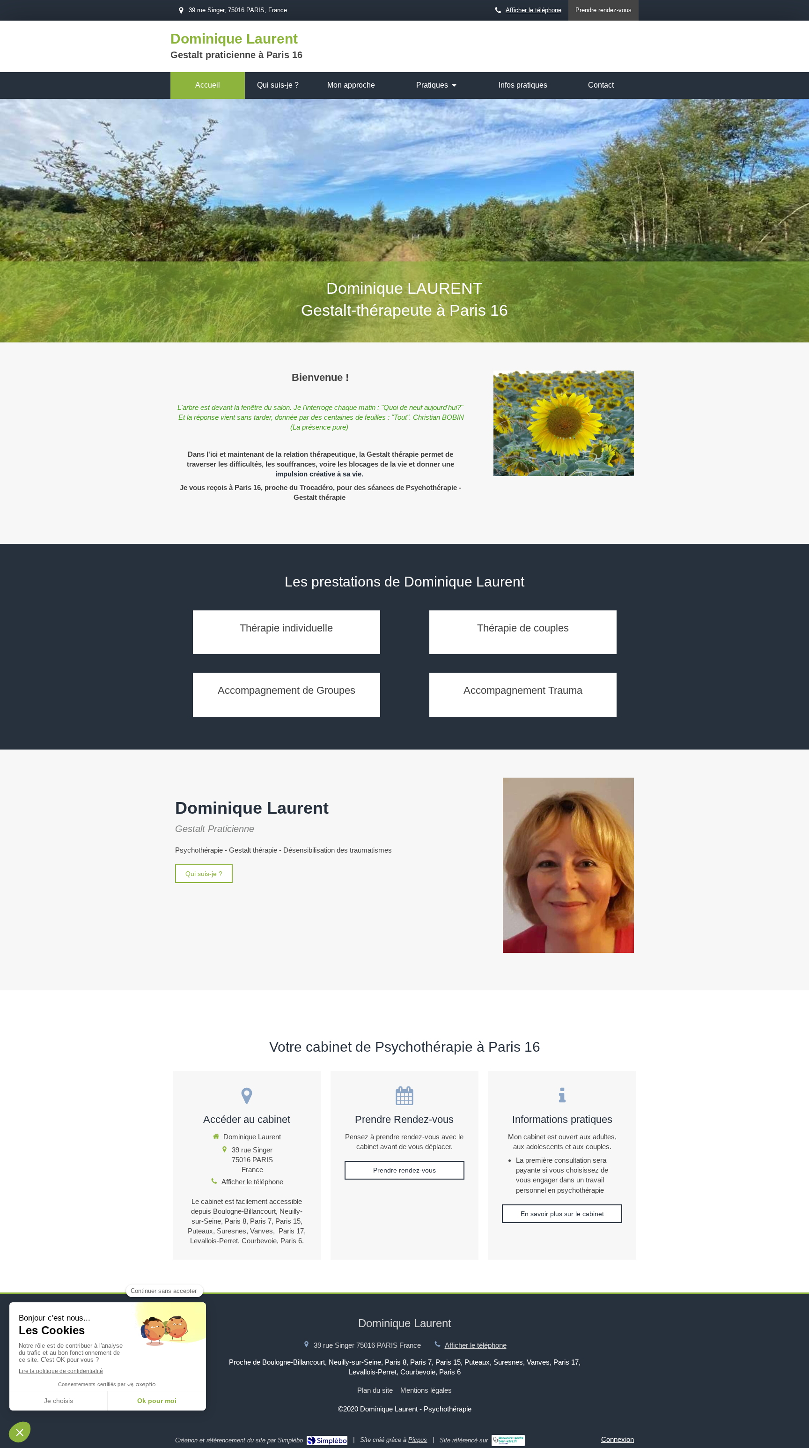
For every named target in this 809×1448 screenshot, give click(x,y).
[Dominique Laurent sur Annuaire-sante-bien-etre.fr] (508, 1440)
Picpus (417, 1439)
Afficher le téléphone (533, 10)
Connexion (617, 1439)
